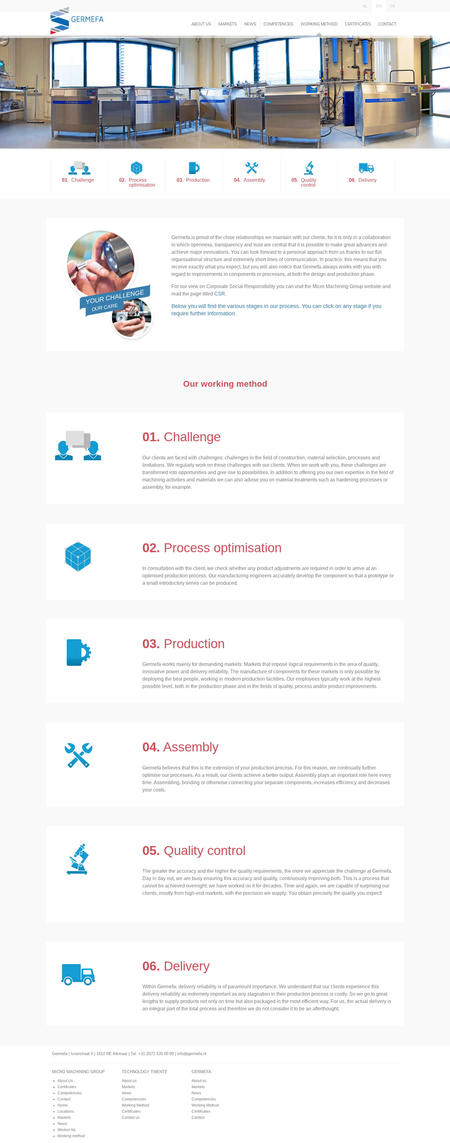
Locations (66, 1111)
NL (365, 6)
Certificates (358, 23)
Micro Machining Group (78, 1071)
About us (201, 23)
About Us (65, 1081)
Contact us (131, 1117)
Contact (387, 23)
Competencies (278, 23)
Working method (71, 1136)
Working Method (319, 23)
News (250, 23)
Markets (228, 23)
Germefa (201, 1071)
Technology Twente (144, 1071)
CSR (219, 293)
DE (392, 6)
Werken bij (66, 1130)
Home (63, 1105)
